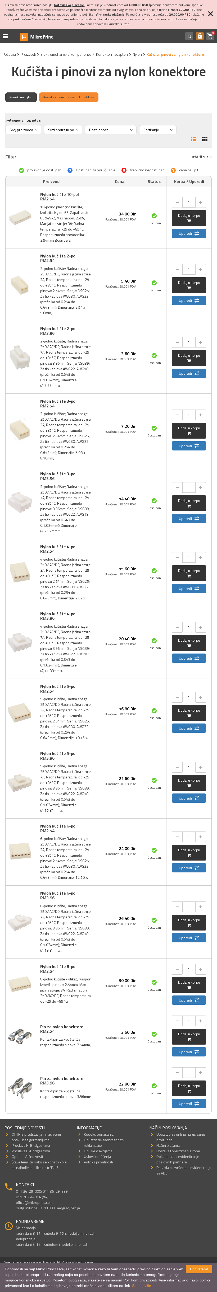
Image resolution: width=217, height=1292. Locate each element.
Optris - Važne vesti (27, 1156)
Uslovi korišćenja (97, 1156)
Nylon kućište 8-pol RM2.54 (58, 968)
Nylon (137, 54)
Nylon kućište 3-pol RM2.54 (58, 403)
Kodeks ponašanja (99, 1134)
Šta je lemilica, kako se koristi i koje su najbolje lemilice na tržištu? (39, 1164)
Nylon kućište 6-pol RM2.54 (58, 828)
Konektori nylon (21, 97)
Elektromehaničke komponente (65, 54)
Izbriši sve (200, 156)
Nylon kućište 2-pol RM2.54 (58, 258)
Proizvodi (28, 54)
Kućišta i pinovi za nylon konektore (68, 97)
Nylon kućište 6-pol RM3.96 (58, 895)
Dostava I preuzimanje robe (178, 1151)
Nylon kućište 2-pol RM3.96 (58, 330)
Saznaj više (141, 1286)
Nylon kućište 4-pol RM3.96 (58, 616)
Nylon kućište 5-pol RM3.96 (58, 755)
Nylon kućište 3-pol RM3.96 (58, 476)
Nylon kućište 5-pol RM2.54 (58, 688)
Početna (9, 54)
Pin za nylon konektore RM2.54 (61, 1029)
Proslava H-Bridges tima (31, 1145)
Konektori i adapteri (112, 54)
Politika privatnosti (98, 1162)
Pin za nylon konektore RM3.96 (61, 1080)
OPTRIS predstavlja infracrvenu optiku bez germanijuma (36, 1137)
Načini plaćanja (168, 1145)
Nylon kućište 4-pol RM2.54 (58, 549)
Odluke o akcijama (98, 1151)
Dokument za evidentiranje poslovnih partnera (177, 1159)
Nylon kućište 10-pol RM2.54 (59, 196)
